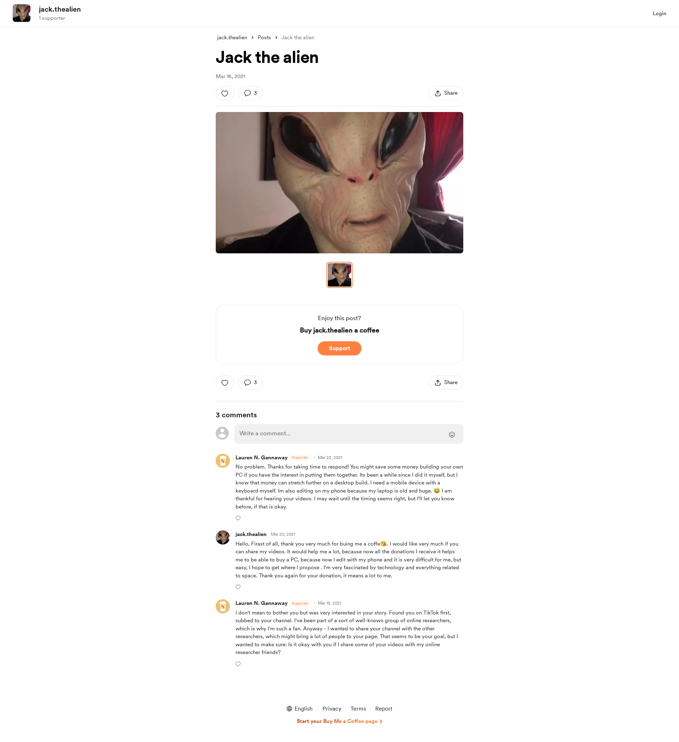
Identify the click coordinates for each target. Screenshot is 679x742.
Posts (264, 37)
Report (383, 708)
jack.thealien (60, 9)
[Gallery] (339, 182)
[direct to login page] (348, 434)
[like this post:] (225, 93)
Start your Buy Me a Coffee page (337, 721)
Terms (358, 708)
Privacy (332, 708)
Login (659, 13)
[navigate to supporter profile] (251, 534)
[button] (339, 182)
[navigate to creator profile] (21, 13)
